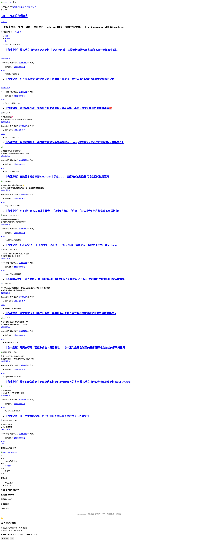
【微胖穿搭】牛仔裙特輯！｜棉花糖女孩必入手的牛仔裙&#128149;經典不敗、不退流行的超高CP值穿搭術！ (64, 142)
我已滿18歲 (5, 539)
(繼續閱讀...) (5, 58)
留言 (25, 63)
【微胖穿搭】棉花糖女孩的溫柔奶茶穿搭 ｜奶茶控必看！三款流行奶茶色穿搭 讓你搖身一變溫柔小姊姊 (61, 49)
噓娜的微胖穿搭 (19, 67)
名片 (6, 41)
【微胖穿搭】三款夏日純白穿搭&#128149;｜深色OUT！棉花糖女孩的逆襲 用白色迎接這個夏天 (57, 176)
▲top (3, 70)
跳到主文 (4, 22)
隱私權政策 (110, 514)
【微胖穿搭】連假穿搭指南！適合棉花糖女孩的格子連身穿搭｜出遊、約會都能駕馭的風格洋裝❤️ (58, 108)
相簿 (6, 36)
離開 (12, 539)
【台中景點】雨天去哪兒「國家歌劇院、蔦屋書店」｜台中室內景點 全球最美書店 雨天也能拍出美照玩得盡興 (65, 347)
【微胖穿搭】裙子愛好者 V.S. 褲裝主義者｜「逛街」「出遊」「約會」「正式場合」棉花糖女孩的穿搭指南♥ (62, 211)
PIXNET (83, 514)
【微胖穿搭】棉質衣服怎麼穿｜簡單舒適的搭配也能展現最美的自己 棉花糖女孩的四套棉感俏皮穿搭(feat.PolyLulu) (68, 381)
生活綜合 (17, 32)
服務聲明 (118, 514)
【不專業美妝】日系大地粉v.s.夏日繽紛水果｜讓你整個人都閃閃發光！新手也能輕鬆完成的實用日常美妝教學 (65, 279)
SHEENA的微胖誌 (14, 16)
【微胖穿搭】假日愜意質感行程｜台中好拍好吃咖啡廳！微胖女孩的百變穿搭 (47, 416)
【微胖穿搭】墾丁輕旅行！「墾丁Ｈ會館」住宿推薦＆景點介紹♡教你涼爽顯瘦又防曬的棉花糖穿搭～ (60, 313)
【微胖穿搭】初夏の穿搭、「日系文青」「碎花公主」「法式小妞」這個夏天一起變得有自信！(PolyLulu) (61, 245)
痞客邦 (21, 63)
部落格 (7, 38)
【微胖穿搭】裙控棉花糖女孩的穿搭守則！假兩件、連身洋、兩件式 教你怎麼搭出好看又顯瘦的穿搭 (59, 79)
